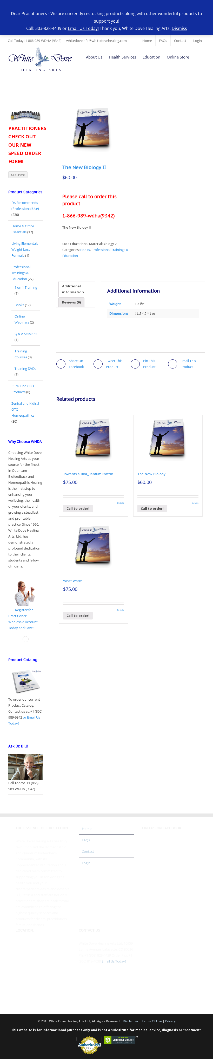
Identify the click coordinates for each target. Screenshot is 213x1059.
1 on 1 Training (26, 287)
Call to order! (77, 508)
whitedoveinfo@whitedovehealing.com (96, 40)
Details (120, 502)
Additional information (73, 289)
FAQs (86, 840)
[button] (197, 57)
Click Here (18, 175)
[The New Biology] (168, 438)
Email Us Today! (114, 961)
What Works (72, 581)
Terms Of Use (152, 1021)
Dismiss (179, 28)
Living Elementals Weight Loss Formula (24, 249)
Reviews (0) (71, 302)
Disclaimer (130, 1021)
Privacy (170, 1021)
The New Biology (151, 474)
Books (85, 249)
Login (86, 863)
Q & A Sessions (26, 333)
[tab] (77, 289)
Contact (88, 851)
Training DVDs (25, 368)
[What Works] (93, 545)
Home (86, 828)
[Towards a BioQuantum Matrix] (93, 438)
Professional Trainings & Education (20, 272)
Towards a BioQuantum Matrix (88, 474)
